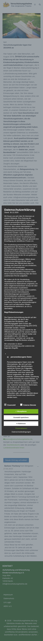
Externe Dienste (29, 405)
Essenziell (11, 405)
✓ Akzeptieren (21, 411)
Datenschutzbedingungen (21, 432)
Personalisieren (21, 428)
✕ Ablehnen (21, 423)
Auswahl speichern (21, 417)
